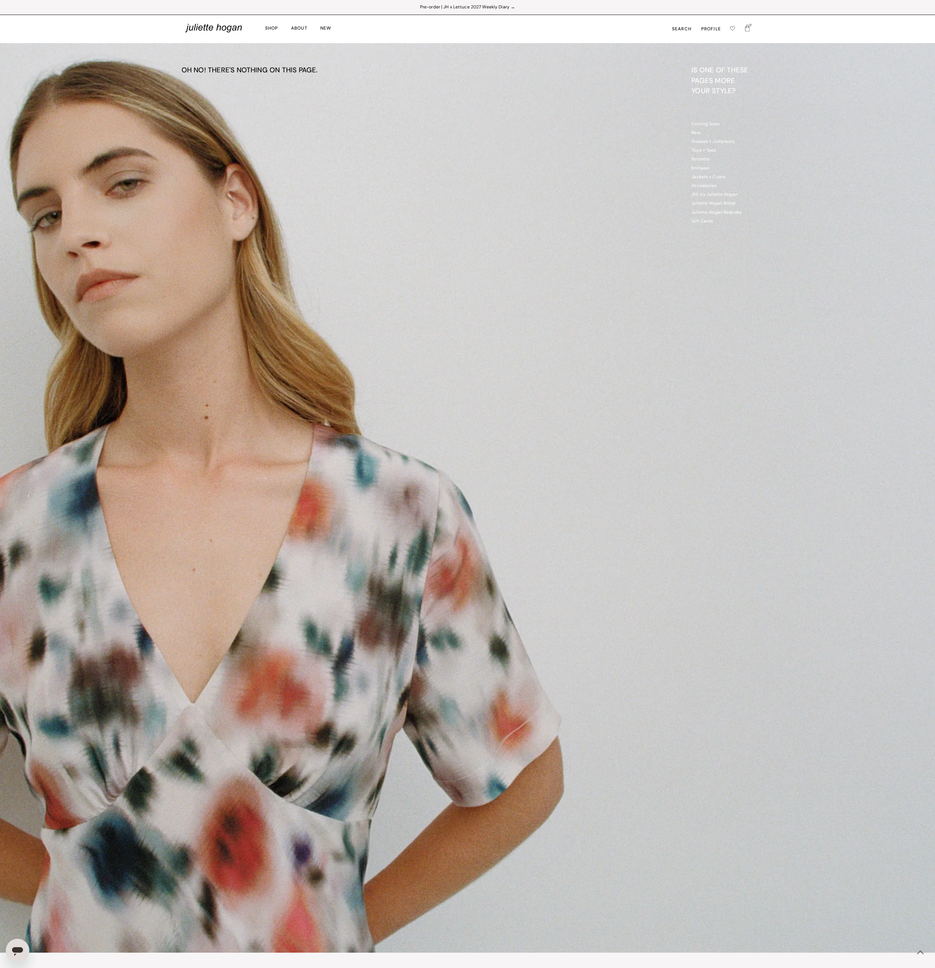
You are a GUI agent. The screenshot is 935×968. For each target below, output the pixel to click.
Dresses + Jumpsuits (712, 142)
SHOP (271, 28)
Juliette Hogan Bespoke (716, 212)
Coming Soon (705, 124)
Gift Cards (702, 221)
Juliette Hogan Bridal (713, 203)
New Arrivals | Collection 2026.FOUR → (467, 7)
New (695, 133)
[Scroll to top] (920, 953)
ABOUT (299, 28)
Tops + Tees (703, 150)
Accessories (704, 186)
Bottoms (700, 159)
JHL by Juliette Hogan (714, 195)
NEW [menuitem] (326, 28)
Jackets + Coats (708, 177)
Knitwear (700, 168)
